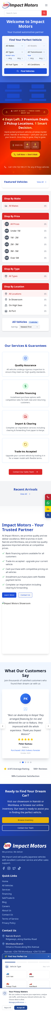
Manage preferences (16, 1002)
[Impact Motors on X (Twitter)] (14, 868)
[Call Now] (48, 497)
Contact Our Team (25, 828)
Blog (4, 902)
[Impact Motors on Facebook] (3, 868)
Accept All (21, 1008)
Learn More (9, 595)
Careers (6, 906)
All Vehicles (7, 885)
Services (6, 889)
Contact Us (25, 595)
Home (5, 881)
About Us (6, 910)
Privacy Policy (8, 923)
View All (40, 182)
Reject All (7, 1008)
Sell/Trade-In (8, 898)
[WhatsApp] (48, 503)
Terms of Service (10, 918)
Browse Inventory (25, 820)
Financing (7, 893)
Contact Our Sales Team (23, 472)
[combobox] (14, 45)
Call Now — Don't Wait (27, 154)
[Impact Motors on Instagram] (8, 868)
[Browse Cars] (48, 509)
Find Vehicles (27, 71)
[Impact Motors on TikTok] (19, 868)
